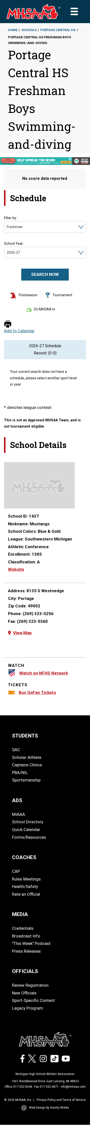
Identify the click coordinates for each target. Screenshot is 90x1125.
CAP (16, 871)
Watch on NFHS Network (43, 673)
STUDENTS (25, 736)
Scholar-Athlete (26, 757)
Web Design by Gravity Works (49, 1107)
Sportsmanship (26, 780)
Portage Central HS (58, 30)
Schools (29, 30)
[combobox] (7, 227)
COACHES (24, 857)
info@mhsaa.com (73, 1086)
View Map (22, 632)
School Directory (27, 821)
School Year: (14, 243)
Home (13, 30)
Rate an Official (26, 894)
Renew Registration (30, 985)
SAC (16, 749)
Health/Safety (25, 886)
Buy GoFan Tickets (37, 692)
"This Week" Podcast (31, 943)
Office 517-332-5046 (18, 1086)
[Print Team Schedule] (8, 324)
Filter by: (10, 218)
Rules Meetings (26, 879)
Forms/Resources (29, 837)
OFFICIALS (25, 971)
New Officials (24, 992)
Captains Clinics (27, 764)
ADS (17, 800)
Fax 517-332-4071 (46, 1086)
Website (16, 569)
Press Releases (26, 951)
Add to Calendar (19, 331)
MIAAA (18, 814)
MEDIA (20, 914)
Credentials (23, 928)
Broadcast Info (26, 935)
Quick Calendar (26, 829)
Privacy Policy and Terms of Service (61, 1100)
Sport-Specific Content (33, 1000)
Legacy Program (27, 1008)
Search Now (45, 274)
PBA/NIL (20, 772)
